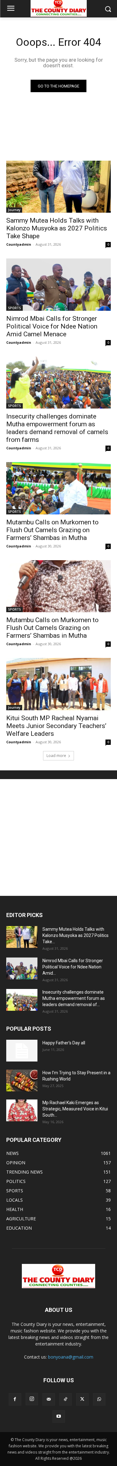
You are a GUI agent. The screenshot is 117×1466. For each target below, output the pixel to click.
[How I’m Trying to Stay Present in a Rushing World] (21, 1080)
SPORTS (14, 308)
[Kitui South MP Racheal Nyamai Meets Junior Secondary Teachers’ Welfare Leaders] (58, 684)
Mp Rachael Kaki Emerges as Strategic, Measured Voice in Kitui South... (75, 1109)
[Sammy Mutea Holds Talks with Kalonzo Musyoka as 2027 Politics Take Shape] (58, 187)
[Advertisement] (58, 837)
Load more (56, 755)
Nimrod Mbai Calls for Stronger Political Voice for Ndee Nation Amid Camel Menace (51, 326)
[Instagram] (32, 1399)
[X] (82, 1399)
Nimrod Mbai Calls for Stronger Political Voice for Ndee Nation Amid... (72, 967)
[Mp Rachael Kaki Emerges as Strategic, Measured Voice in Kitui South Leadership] (21, 1110)
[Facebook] (15, 1399)
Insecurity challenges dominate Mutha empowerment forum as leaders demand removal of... (73, 998)
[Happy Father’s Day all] (21, 1051)
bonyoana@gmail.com (70, 1357)
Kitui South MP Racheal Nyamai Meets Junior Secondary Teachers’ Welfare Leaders (56, 725)
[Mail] (48, 1399)
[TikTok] (65, 1399)
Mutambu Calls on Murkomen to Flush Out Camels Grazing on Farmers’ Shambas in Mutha (52, 529)
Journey (14, 210)
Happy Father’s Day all (63, 1042)
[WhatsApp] (99, 1399)
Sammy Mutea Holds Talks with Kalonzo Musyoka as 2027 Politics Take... (75, 935)
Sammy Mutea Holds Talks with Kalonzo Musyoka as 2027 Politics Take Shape (56, 228)
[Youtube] (58, 1416)
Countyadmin (18, 244)
